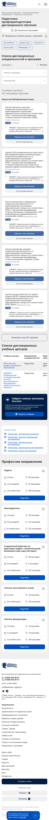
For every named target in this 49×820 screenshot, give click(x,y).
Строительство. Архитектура (14, 732)
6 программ (33, 564)
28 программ (33, 515)
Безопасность (7, 708)
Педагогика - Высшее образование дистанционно (23, 438)
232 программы (35, 529)
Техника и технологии (11, 739)
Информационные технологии (14, 715)
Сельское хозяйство (10, 725)
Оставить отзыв (24, 781)
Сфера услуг (7, 735)
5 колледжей (12, 633)
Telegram (22, 793)
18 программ (33, 595)
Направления (7, 14)
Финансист (39, 43)
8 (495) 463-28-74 (12, 680)
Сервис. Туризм (8, 729)
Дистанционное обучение (11, 12)
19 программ (33, 626)
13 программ (33, 633)
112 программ (34, 522)
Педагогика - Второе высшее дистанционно (20, 443)
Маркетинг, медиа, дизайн (12, 718)
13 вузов (10, 515)
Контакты (6, 769)
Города (5, 759)
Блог (4, 773)
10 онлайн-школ (14, 602)
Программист (9, 43)
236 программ (34, 602)
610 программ (34, 570)
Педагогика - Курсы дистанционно (22, 451)
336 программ (34, 640)
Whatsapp (23, 799)
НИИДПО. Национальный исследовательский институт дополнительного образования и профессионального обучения (26, 129)
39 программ (33, 557)
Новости (5, 763)
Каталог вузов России (11, 756)
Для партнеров (8, 766)
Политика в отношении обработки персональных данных (20, 807)
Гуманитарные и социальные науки (17, 712)
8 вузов (10, 595)
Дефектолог (25, 43)
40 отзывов (15, 123)
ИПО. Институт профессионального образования (12, 366)
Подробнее (24, 498)
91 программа (34, 484)
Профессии (7, 776)
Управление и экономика (12, 746)
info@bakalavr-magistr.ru (12, 687)
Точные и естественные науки (14, 742)
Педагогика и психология (23, 14)
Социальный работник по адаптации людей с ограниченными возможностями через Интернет (22, 548)
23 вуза (10, 477)
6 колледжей (12, 564)
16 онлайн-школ (14, 491)
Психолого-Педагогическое (13, 722)
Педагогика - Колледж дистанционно (23, 434)
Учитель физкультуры (15, 619)
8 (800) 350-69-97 (12, 678)
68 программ (33, 477)
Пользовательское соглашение (12, 809)
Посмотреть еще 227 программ (24, 338)
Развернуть (23, 47)
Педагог (8, 470)
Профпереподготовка (31, 12)
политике (22, 817)
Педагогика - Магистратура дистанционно (25, 448)
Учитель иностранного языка (19, 588)
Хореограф (8, 47)
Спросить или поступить (24, 137)
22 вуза (10, 557)
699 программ (34, 491)
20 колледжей (13, 522)
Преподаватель (12, 508)
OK (35, 816)
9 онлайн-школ (13, 529)
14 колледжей (13, 484)
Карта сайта (7, 752)
